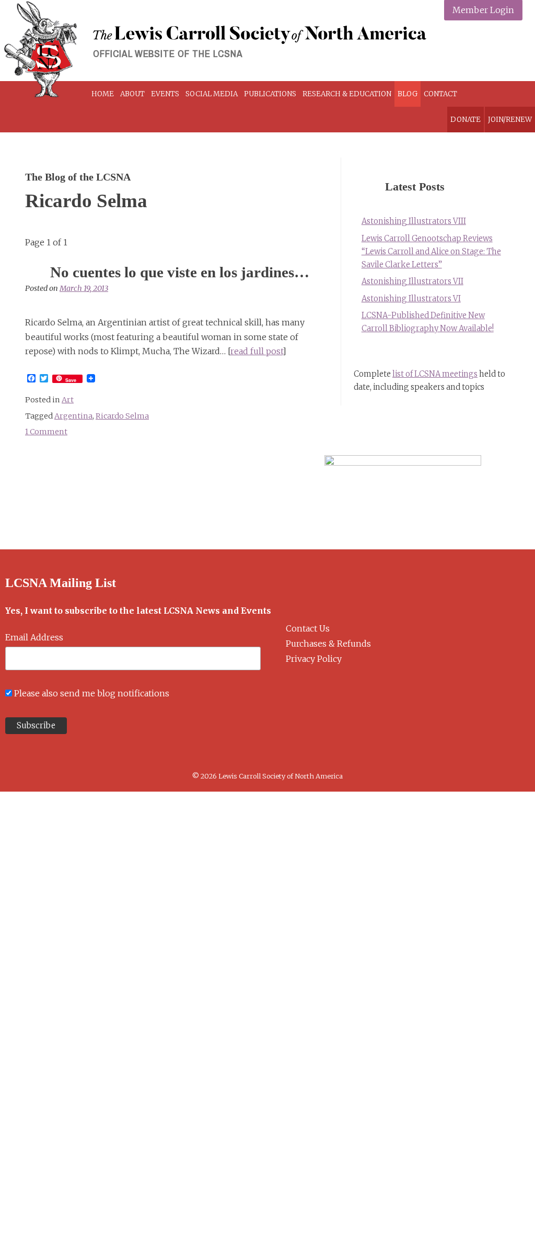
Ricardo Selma (122, 416)
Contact (440, 93)
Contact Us (308, 628)
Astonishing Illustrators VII (412, 281)
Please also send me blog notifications (91, 693)
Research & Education (347, 93)
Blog (407, 93)
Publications (270, 93)
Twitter (462, 50)
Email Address (34, 637)
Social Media (211, 93)
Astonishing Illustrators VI (411, 298)
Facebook (437, 50)
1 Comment (46, 431)
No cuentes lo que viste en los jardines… (179, 272)
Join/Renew (510, 119)
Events (165, 93)
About (132, 93)
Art (68, 399)
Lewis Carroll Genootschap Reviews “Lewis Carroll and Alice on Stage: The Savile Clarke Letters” (431, 251)
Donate (465, 119)
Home (102, 93)
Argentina (73, 416)
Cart (488, 94)
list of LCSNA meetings (435, 374)
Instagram (486, 50)
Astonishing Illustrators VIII (414, 221)
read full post (256, 351)
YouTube (511, 50)
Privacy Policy (314, 658)
